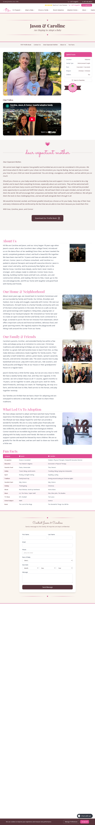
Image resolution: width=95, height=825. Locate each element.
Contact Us (37, 45)
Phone (24, 549)
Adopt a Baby (29, 10)
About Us (63, 45)
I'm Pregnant (16, 10)
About (84, 10)
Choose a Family (43, 10)
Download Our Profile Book (46, 218)
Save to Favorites (79, 80)
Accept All (85, 822)
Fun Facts (71, 45)
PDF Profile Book (26, 45)
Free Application (86, 5)
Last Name (51, 534)
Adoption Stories (72, 10)
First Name (25, 534)
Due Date (25, 565)
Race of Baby (26, 557)
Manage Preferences (71, 822)
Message (25, 572)
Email (24, 542)
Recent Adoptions (58, 10)
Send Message (47, 587)
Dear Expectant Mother (50, 45)
